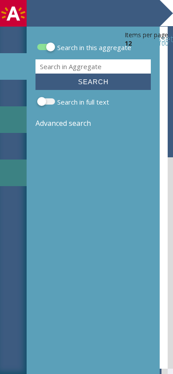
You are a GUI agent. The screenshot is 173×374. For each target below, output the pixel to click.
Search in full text (83, 101)
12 (128, 43)
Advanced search (63, 123)
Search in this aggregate (94, 47)
